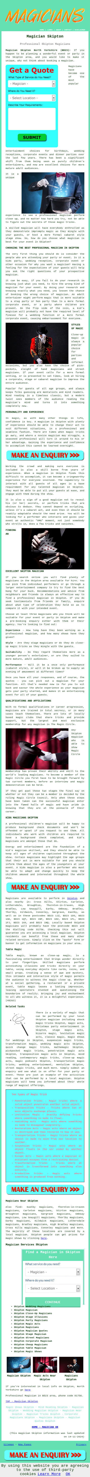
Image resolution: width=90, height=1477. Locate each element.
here (44, 1238)
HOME (42, 30)
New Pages (24, 1444)
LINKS (50, 30)
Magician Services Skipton (27, 1244)
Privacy (81, 1444)
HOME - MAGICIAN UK (45, 1427)
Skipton (72, 898)
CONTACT (68, 30)
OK (68, 1474)
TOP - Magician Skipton (22, 1401)
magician (65, 933)
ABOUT (58, 30)
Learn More (49, 1474)
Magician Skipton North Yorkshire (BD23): (38, 50)
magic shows (14, 1238)
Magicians (12, 898)
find (18, 1207)
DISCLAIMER (80, 30)
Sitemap (9, 1444)
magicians (12, 926)
